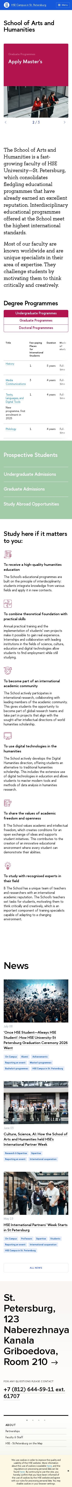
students (55, 1238)
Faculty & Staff (14, 1437)
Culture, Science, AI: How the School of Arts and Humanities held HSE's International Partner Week (36, 1139)
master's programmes (40, 1062)
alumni (24, 1056)
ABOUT (11, 1425)
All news (36, 1267)
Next (64, 122)
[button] (27, 1420)
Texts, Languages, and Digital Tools (15, 398)
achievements (39, 1056)
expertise (36, 1153)
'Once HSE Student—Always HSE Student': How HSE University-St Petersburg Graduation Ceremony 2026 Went (36, 1040)
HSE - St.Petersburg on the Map (24, 1443)
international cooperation (43, 1159)
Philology (11, 429)
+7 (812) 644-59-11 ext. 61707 (34, 1392)
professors (26, 1238)
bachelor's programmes (16, 1068)
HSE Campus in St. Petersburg (28, 5)
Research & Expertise (16, 1153)
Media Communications (16, 382)
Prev (5, 122)
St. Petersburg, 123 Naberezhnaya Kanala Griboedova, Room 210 (36, 1329)
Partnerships (13, 1431)
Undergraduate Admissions (30, 474)
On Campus (11, 1056)
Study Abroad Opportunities (32, 504)
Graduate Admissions (25, 489)
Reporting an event (15, 1062)
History (10, 364)
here (49, 1465)
